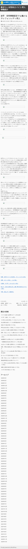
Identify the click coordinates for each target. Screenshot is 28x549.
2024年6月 (3, 431)
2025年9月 (3, 393)
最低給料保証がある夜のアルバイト (10, 360)
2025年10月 (4, 390)
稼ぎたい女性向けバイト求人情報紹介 (13, 8)
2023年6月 (3, 461)
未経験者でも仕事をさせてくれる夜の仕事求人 (12, 339)
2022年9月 (3, 483)
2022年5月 (3, 494)
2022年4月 (3, 496)
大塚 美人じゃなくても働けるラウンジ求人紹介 (13, 358)
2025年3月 (3, 408)
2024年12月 (4, 416)
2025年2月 (3, 410)
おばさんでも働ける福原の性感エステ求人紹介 (12, 330)
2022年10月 (4, 481)
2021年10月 (4, 511)
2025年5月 (3, 403)
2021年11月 (4, 509)
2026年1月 (3, 383)
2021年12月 (4, 506)
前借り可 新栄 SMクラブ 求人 (8, 325)
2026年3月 (3, 378)
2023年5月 (3, 463)
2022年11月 (4, 479)
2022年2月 (3, 501)
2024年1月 (3, 443)
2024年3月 (3, 438)
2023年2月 (3, 471)
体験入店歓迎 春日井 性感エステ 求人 (10, 367)
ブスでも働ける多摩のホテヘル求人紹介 (11, 315)
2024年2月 (3, 441)
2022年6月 (3, 491)
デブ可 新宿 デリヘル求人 (8, 317)
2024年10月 (4, 421)
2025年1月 (3, 413)
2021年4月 (3, 526)
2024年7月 (3, 428)
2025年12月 (4, 385)
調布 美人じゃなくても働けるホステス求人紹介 (13, 332)
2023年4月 (3, 466)
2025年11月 (4, 388)
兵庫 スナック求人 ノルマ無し (9, 280)
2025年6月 (3, 400)
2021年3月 (3, 529)
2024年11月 (4, 418)
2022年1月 (3, 504)
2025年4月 (3, 405)
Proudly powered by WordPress (8, 547)
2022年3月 (3, 499)
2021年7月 (3, 519)
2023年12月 (4, 446)
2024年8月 (3, 426)
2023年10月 (4, 451)
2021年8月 (3, 516)
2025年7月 (3, 398)
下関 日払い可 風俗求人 (7, 292)
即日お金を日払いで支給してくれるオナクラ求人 (13, 327)
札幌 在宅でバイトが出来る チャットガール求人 (13, 277)
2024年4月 (3, 436)
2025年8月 (3, 395)
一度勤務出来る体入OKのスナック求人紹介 (11, 342)
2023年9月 (3, 453)
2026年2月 (3, 380)
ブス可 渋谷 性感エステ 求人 (8, 369)
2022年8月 (3, 486)
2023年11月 (4, 448)
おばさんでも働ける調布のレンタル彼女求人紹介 (13, 344)
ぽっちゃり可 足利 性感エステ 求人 (9, 355)
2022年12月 (4, 476)
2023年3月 (3, 468)
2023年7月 (3, 458)
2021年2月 (3, 531)
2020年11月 (4, 539)
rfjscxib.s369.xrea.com (17, 21)
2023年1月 (3, 473)
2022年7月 (3, 489)
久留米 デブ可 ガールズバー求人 (9, 283)
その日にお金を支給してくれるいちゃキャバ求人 (13, 320)
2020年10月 (4, 541)
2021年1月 (3, 534)
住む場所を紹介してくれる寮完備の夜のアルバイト (13, 322)
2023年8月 (3, 456)
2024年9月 (3, 423)
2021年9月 (3, 514)
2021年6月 (3, 521)
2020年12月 (4, 536)
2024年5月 (3, 433)
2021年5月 (3, 524)
